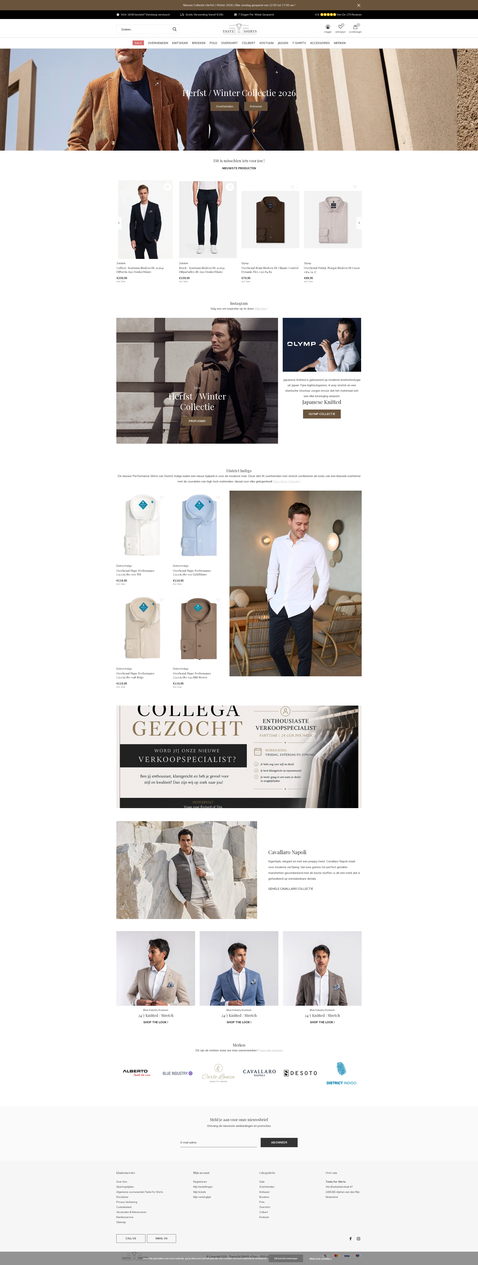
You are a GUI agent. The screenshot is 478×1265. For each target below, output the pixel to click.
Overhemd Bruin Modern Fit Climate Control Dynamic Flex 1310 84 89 (269, 270)
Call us (130, 1238)
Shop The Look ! (155, 1022)
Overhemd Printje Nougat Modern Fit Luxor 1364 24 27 (332, 270)
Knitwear (180, 43)
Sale (138, 43)
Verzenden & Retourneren (131, 1212)
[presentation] (119, 223)
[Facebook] (351, 1239)
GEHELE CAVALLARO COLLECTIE (290, 888)
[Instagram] (358, 1239)
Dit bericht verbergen (285, 1258)
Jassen (283, 43)
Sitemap (121, 1222)
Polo (213, 43)
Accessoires (320, 43)
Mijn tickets (199, 1191)
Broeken (198, 43)
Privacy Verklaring (126, 1202)
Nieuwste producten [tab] (239, 168)
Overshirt (229, 43)
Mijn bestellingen (203, 1186)
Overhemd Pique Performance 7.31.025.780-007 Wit (135, 572)
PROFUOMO (197, 421)
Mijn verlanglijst (202, 1196)
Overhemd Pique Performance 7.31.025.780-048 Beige (135, 675)
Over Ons (121, 1181)
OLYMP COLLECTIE (322, 414)
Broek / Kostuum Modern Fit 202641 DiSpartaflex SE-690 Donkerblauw (202, 270)
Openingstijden (125, 1186)
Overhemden (158, 43)
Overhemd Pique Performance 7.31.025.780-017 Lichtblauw (192, 572)
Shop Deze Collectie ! (287, 481)
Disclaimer (122, 1196)
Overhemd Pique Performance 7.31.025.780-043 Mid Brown (192, 675)
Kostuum (267, 43)
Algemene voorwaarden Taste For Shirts (139, 1191)
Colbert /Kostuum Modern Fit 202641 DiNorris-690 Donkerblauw (140, 270)
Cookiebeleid (123, 1207)
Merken (340, 43)
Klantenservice (125, 1217)
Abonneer (279, 1142)
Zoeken (174, 29)
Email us (161, 1238)
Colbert (248, 43)
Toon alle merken (271, 1050)
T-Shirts (299, 43)
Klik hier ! (261, 308)
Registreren (200, 1181)
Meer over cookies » (321, 1258)
